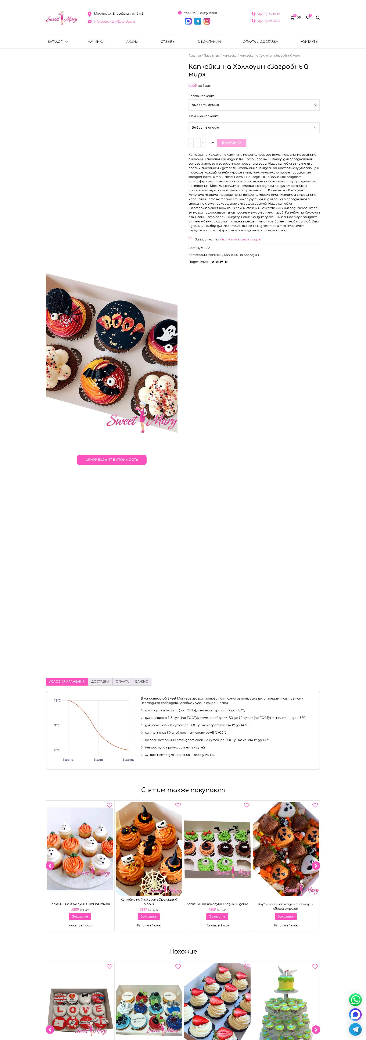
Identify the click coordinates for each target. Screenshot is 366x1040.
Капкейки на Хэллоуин (241, 255)
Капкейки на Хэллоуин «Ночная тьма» (80, 904)
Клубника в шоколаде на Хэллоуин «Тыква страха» (285, 906)
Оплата (122, 681)
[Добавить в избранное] (109, 806)
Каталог (55, 41)
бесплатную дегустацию (240, 239)
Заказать (80, 916)
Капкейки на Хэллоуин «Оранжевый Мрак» (149, 902)
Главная (195, 55)
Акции (132, 41)
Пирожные (212, 55)
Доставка (100, 681)
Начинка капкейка (204, 116)
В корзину (231, 142)
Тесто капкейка (202, 96)
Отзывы (168, 41)
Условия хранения (67, 681)
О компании (209, 41)
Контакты (309, 41)
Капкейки (230, 55)
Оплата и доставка (260, 41)
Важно (141, 681)
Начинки (96, 41)
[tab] (67, 682)
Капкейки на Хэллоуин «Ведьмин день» (217, 904)
